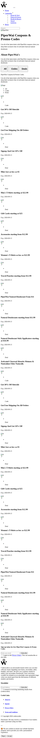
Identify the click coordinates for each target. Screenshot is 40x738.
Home (7, 10)
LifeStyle (13, 23)
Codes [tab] (7, 91)
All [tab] (6, 89)
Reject (3, 736)
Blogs (7, 24)
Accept (9, 736)
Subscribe (24, 653)
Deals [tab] (7, 92)
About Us (7, 699)
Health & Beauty (16, 19)
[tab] (4, 69)
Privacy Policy (16, 655)
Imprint (7, 704)
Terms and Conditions (11, 712)
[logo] (7, 7)
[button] (22, 12)
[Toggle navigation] (14, 7)
